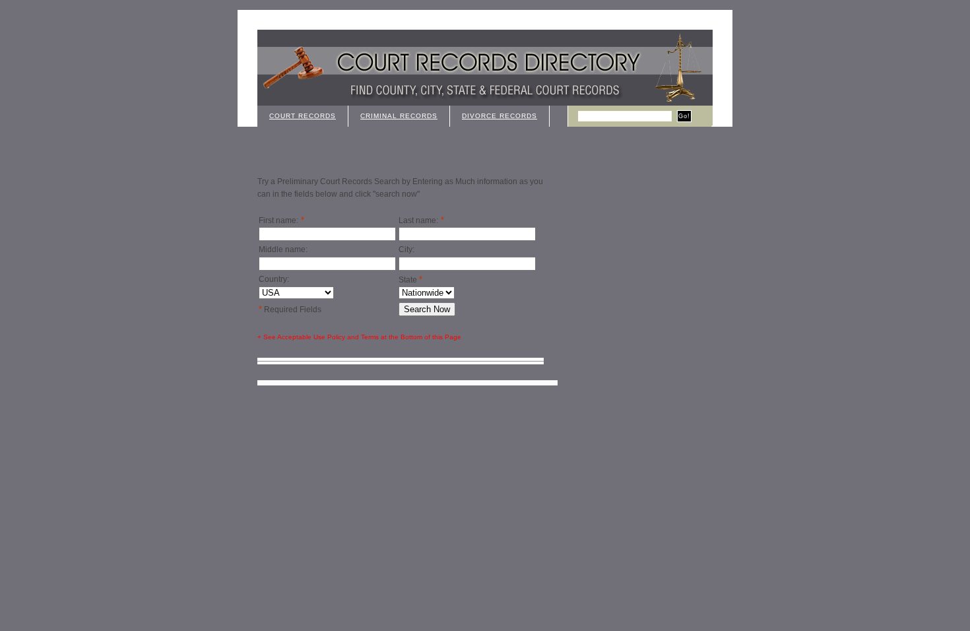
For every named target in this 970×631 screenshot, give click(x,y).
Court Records (302, 115)
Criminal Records (398, 115)
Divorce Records (499, 115)
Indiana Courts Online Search (333, 154)
